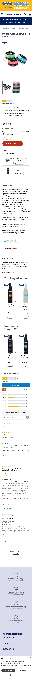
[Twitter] (7, 637)
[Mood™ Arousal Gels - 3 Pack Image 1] (16, 59)
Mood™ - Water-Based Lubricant (26, 356)
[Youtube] (13, 637)
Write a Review (12, 103)
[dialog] (16, 667)
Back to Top (16, 554)
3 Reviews (5, 103)
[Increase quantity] (10, 138)
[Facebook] (4, 637)
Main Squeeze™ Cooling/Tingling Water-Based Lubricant (26, 307)
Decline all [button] (23, 670)
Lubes (13, 29)
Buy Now (10, 317)
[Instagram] (10, 637)
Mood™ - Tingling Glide (10, 305)
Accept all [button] (8, 670)
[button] (2, 15)
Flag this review (7, 459)
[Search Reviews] (27, 417)
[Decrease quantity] (3, 138)
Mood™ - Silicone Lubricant (10, 356)
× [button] (30, 658)
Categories (5, 29)
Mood (15, 249)
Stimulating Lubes (22, 29)
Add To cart (14, 143)
